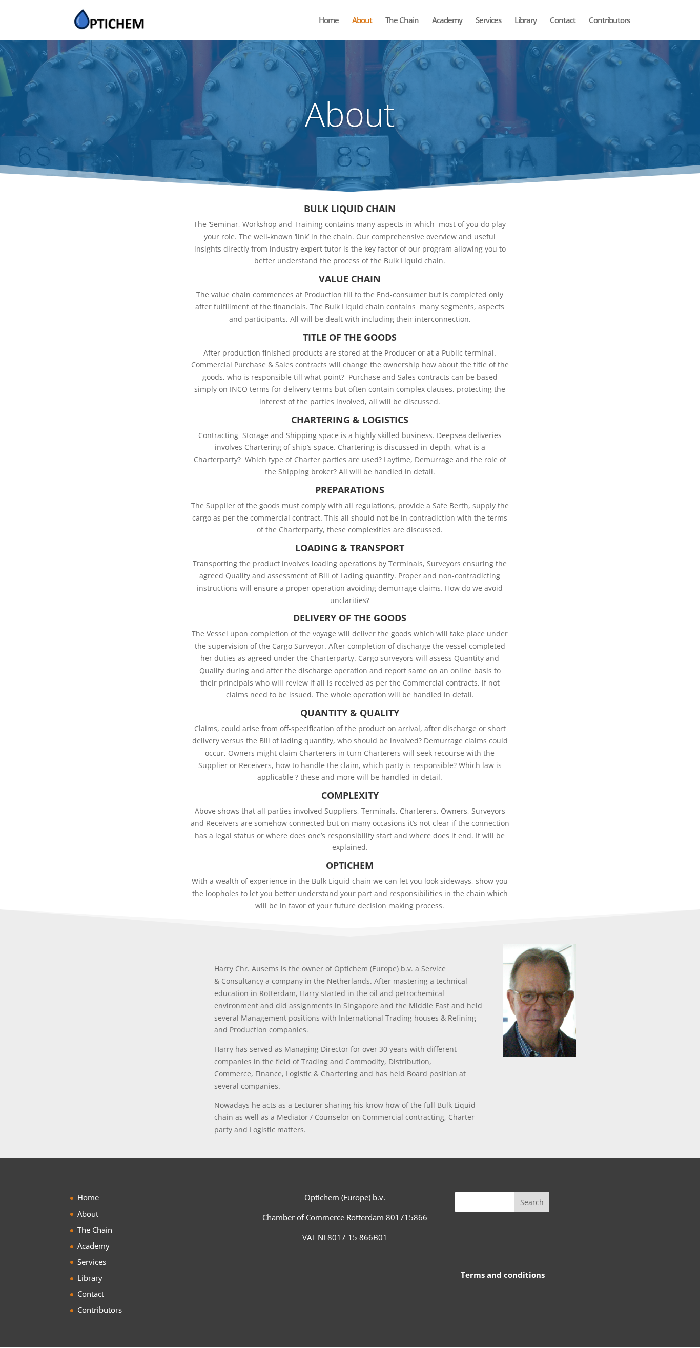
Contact (562, 20)
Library (525, 20)
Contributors (609, 20)
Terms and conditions (503, 1275)
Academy (447, 20)
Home (329, 20)
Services (488, 20)
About (362, 20)
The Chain (402, 20)
